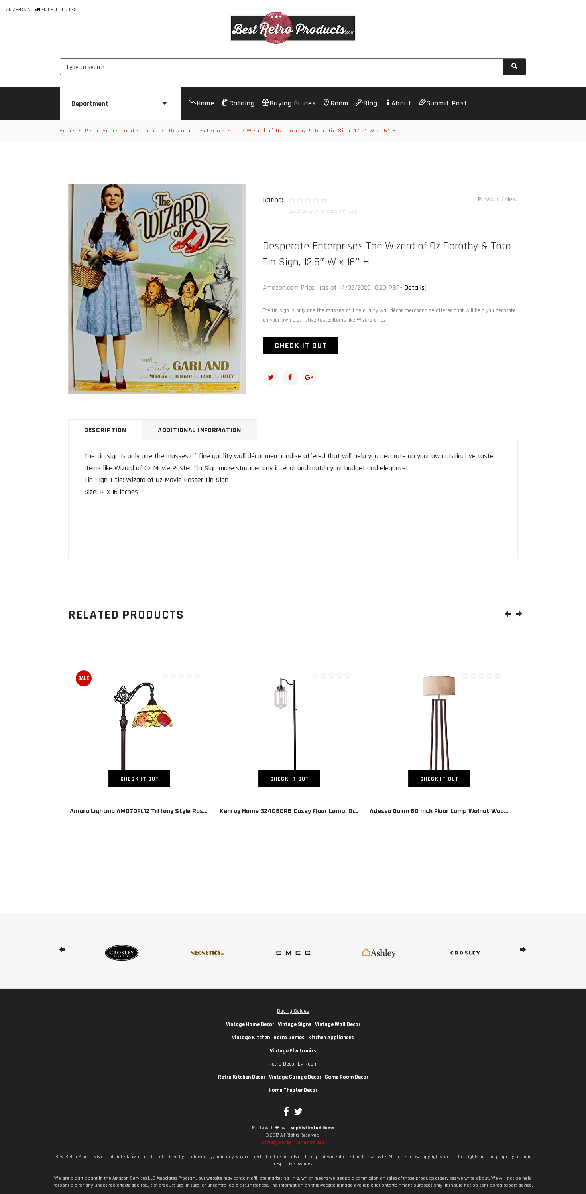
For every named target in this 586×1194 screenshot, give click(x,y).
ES (74, 9)
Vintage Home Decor (250, 1024)
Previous (488, 199)
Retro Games (289, 1037)
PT (61, 9)
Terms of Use (309, 1142)
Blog (370, 103)
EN (37, 9)
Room (339, 103)
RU (67, 9)
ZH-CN (19, 9)
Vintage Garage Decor (295, 1077)
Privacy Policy (276, 1142)
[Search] (515, 66)
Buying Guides (292, 103)
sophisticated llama (312, 1128)
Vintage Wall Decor (337, 1024)
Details (414, 287)
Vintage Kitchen (251, 1037)
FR (44, 9)
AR (9, 9)
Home (205, 103)
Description (105, 430)
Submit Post (446, 103)
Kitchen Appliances (331, 1037)
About (401, 103)
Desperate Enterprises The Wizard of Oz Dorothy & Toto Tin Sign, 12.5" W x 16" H (282, 130)
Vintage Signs (294, 1024)
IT (55, 9)
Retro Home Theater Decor (122, 130)
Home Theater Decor (293, 1090)
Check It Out (301, 345)
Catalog (242, 103)
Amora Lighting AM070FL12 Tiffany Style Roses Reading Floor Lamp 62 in (177, 811)
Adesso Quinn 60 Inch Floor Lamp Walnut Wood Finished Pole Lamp (468, 811)
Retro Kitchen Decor (241, 1077)
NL (30, 9)
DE (50, 9)
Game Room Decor (346, 1077)
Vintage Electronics (293, 1050)
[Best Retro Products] (293, 28)
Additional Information (199, 430)
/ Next (509, 199)
